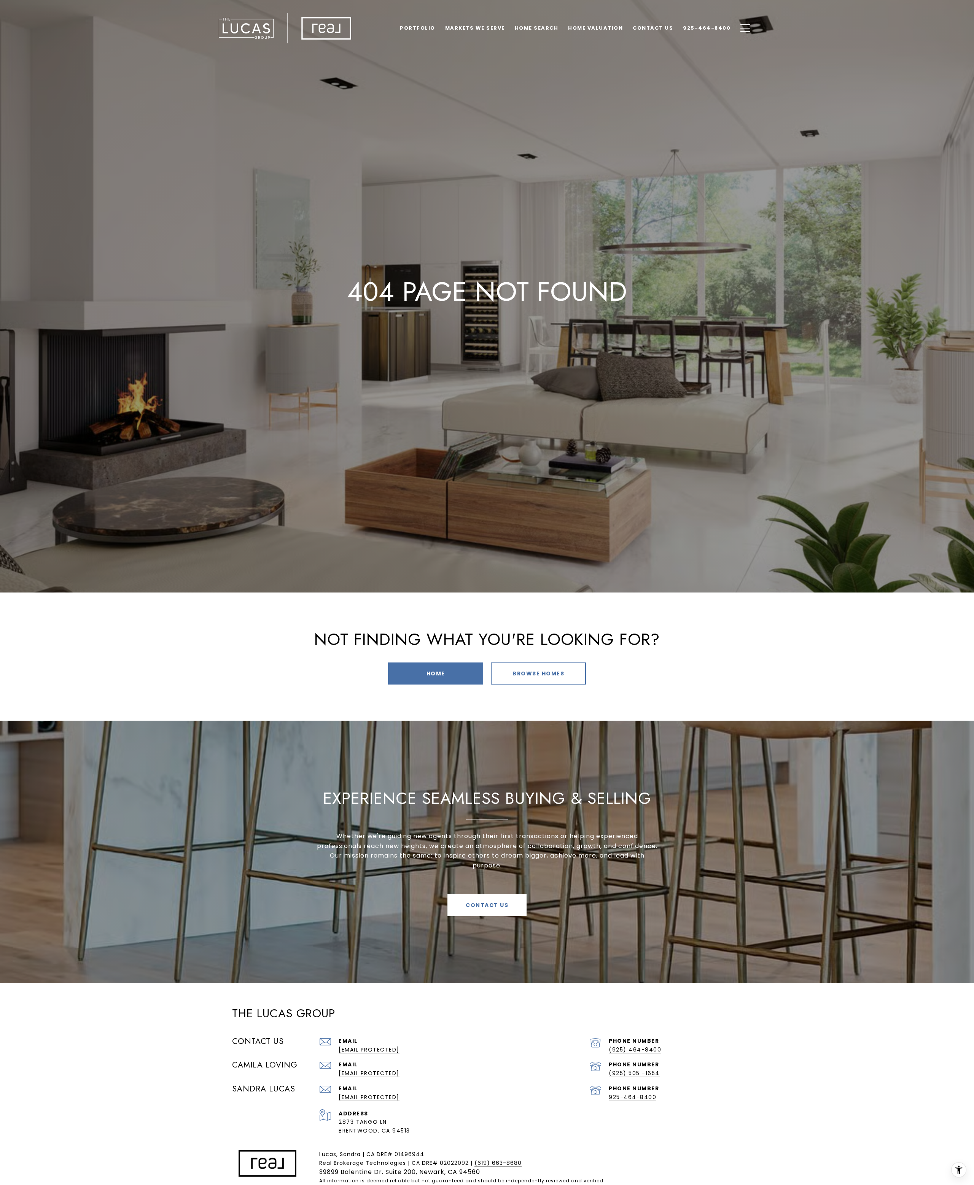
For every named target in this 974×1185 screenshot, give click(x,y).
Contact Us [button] (487, 905)
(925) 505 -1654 (634, 1073)
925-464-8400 (632, 1097)
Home (436, 673)
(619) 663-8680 (498, 1163)
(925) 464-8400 (635, 1049)
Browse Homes (538, 673)
